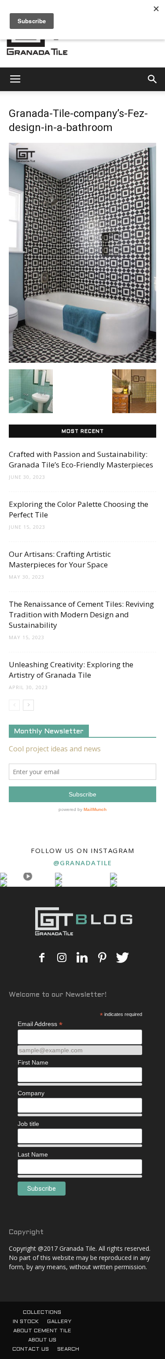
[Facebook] (42, 958)
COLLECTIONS (42, 1312)
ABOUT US (42, 1340)
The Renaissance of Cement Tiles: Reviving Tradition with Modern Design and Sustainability (81, 614)
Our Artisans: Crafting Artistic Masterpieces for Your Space (60, 559)
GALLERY (59, 1321)
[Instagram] (62, 958)
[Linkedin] (82, 958)
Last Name (33, 1154)
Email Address (40, 1024)
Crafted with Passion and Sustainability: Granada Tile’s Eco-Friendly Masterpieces (81, 459)
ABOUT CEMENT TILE (42, 1331)
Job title (28, 1123)
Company (31, 1093)
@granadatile (82, 862)
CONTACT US (30, 1349)
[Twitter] (123, 958)
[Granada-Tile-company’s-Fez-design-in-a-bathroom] (82, 360)
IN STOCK (26, 1321)
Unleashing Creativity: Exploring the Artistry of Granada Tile (71, 669)
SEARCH (68, 1349)
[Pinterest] (102, 958)
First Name (33, 1062)
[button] (152, 79)
